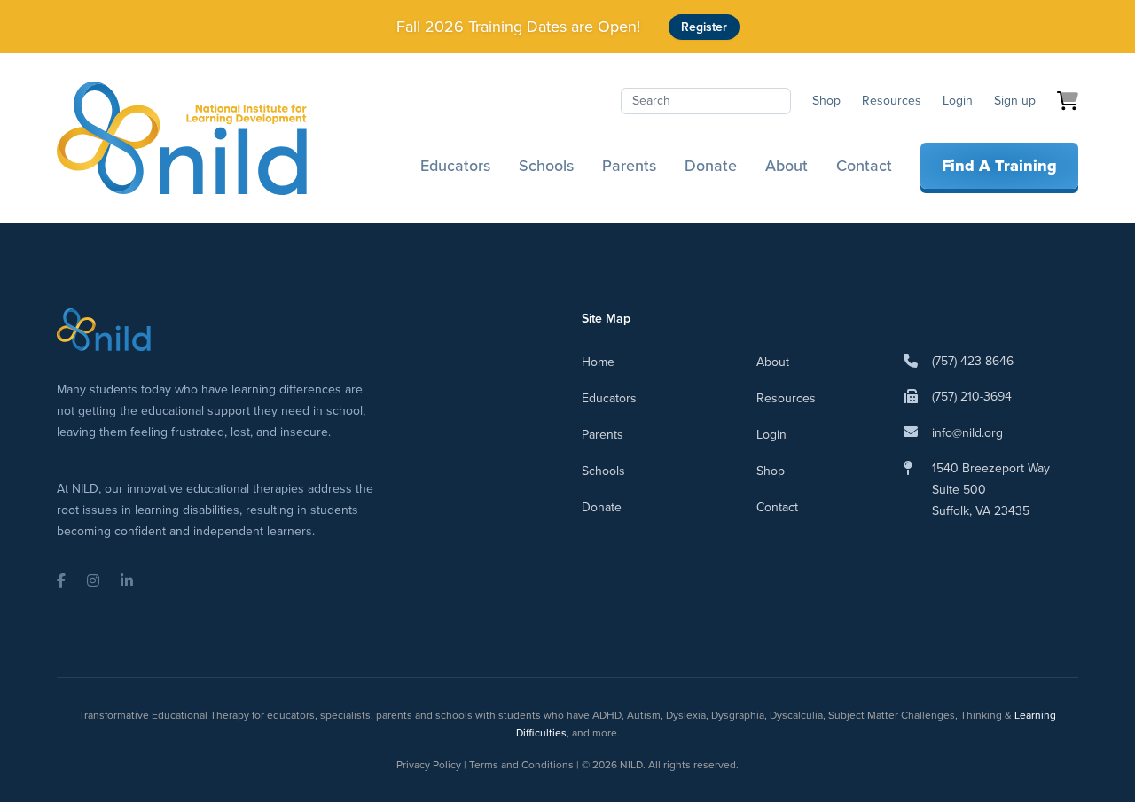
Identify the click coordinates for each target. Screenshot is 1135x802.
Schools (546, 165)
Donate (711, 165)
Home (598, 362)
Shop (826, 100)
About (786, 165)
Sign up (1015, 100)
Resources (891, 100)
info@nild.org (967, 433)
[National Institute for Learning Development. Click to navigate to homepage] (182, 138)
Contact (864, 165)
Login (958, 100)
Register (704, 27)
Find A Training (999, 165)
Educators (455, 165)
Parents (629, 165)
